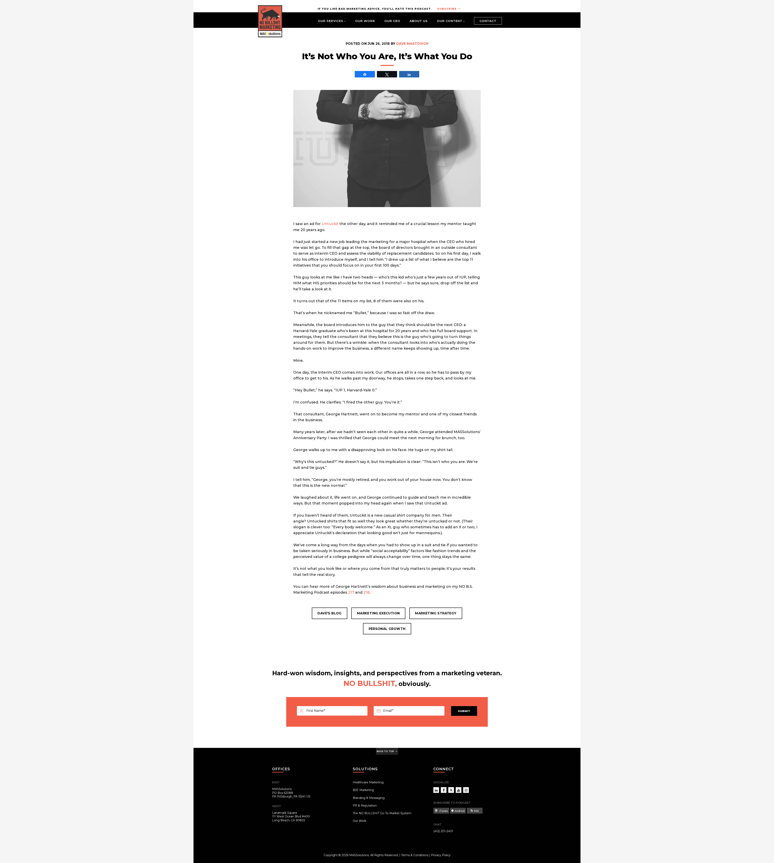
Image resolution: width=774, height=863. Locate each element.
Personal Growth (387, 629)
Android (460, 810)
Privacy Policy (440, 855)
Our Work (365, 21)
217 (351, 592)
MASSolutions (359, 855)
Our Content (449, 21)
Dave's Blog (329, 613)
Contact (488, 21)
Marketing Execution (378, 613)
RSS (476, 810)
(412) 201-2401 (443, 831)
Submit (464, 711)
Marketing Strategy (435, 613)
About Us (419, 21)
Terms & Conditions (414, 855)
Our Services (330, 21)
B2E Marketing (363, 790)
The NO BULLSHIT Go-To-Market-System (382, 813)
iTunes (443, 810)
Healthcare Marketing (368, 782)
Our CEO (392, 21)
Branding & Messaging (369, 798)
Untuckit (330, 224)
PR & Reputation (365, 805)
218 (366, 592)
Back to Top (385, 751)
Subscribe (447, 8)
